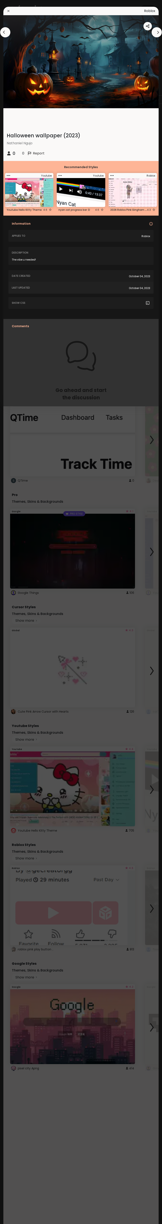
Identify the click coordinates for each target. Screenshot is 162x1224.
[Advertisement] (17, 612)
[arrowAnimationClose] (5, 32)
